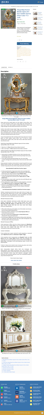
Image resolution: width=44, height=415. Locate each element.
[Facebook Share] (18, 61)
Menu (42, 2)
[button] (14, 10)
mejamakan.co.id (36, 404)
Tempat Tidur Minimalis (8, 404)
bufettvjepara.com (36, 401)
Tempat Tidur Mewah (7, 394)
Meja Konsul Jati (23, 53)
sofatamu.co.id (35, 394)
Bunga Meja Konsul (27, 48)
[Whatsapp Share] (26, 61)
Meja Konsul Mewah (22, 54)
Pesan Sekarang (24, 43)
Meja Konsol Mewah (11, 118)
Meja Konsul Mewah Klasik (23, 55)
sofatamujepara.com (36, 391)
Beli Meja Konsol (21, 48)
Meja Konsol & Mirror (6, 6)
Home (2, 6)
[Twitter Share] (20, 61)
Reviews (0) (10, 67)
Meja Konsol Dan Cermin (20, 52)
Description (4, 67)
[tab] (4, 67)
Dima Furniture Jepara (8, 401)
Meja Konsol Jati (26, 52)
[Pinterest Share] (23, 61)
